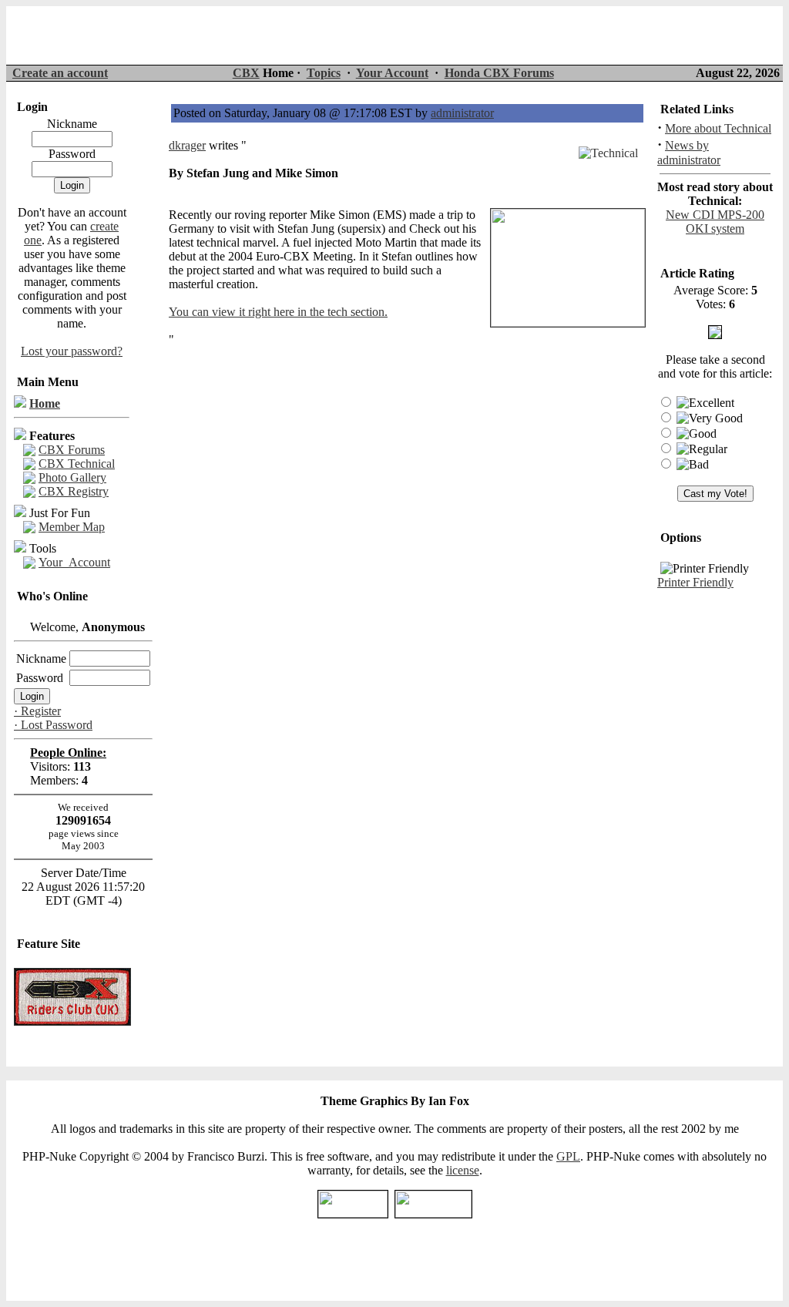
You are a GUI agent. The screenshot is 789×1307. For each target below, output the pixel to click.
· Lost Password (53, 724)
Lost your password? (72, 351)
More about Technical (718, 128)
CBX (246, 72)
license (462, 1170)
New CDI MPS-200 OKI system (715, 221)
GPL (568, 1156)
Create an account (60, 72)
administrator (462, 112)
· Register (37, 710)
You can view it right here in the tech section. (278, 311)
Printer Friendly (695, 582)
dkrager (187, 145)
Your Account (392, 72)
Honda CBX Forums (499, 72)
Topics (324, 72)
